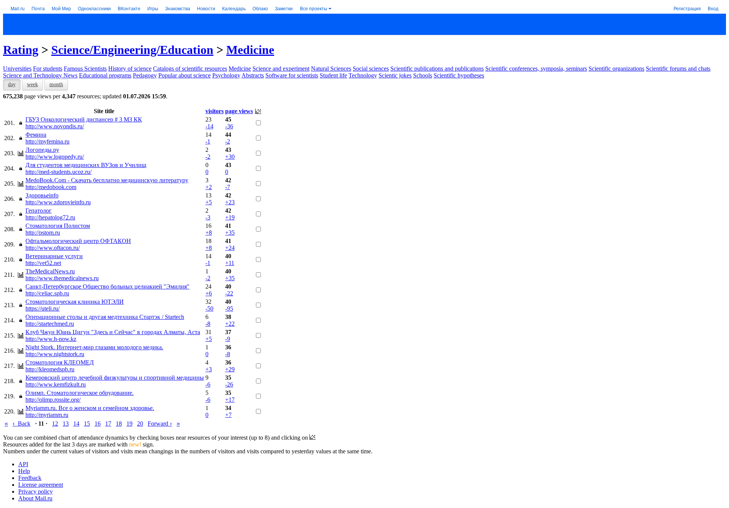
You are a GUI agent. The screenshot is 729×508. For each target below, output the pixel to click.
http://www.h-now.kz (50, 339)
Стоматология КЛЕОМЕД (59, 362)
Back (21, 423)
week (32, 84)
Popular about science (184, 75)
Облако (260, 8)
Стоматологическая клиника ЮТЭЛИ (74, 301)
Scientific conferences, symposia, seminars (536, 68)
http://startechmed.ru (49, 323)
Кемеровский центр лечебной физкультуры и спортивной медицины (114, 377)
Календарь (234, 8)
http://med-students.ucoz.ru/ (58, 172)
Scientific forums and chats (678, 68)
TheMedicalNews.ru (50, 271)
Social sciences (371, 68)
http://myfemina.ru (47, 141)
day (12, 84)
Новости (206, 8)
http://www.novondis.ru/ (54, 126)
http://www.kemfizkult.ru (55, 384)
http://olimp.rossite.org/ (52, 399)
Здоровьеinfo (41, 195)
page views (239, 111)
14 (76, 423)
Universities (17, 68)
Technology (363, 75)
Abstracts (252, 75)
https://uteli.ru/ (42, 308)
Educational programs (105, 75)
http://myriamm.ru (46, 415)
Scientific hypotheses (459, 75)
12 (55, 423)
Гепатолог (38, 210)
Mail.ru (18, 8)
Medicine (250, 50)
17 (108, 423)
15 (87, 423)
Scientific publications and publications (437, 68)
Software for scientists (291, 75)
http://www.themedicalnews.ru (62, 278)
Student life (333, 75)
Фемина (35, 134)
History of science (129, 68)
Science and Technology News (40, 75)
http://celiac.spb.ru (47, 293)
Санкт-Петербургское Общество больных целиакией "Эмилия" (107, 286)
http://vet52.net (43, 263)
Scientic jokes (395, 75)
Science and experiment (280, 68)
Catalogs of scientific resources (190, 68)
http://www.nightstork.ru (54, 354)
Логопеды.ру (42, 150)
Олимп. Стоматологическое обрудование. (79, 393)
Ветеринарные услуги (54, 256)
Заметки (284, 8)
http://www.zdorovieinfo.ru (58, 202)
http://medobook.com (50, 187)
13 (66, 423)
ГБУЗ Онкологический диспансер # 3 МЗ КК (83, 119)
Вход (713, 8)
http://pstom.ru (42, 232)
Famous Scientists (85, 68)
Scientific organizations (616, 68)
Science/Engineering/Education (132, 50)
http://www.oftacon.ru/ (52, 248)
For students (47, 68)
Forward (160, 423)
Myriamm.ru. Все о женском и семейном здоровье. (89, 408)
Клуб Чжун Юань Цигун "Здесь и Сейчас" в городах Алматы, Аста (112, 332)
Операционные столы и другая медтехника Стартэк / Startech (104, 317)
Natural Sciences (331, 68)
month (56, 84)
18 (119, 423)
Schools (422, 75)
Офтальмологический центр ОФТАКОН (78, 241)
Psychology (226, 75)
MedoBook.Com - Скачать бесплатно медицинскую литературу (106, 180)
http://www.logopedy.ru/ (54, 156)
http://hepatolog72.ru (50, 217)
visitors (214, 111)
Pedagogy (145, 75)
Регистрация (687, 8)
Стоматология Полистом (57, 225)
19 (129, 423)
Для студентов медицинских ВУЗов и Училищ (85, 165)
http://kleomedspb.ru (49, 369)
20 (140, 423)
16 (98, 423)
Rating (20, 50)
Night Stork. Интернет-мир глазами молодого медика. (94, 347)
